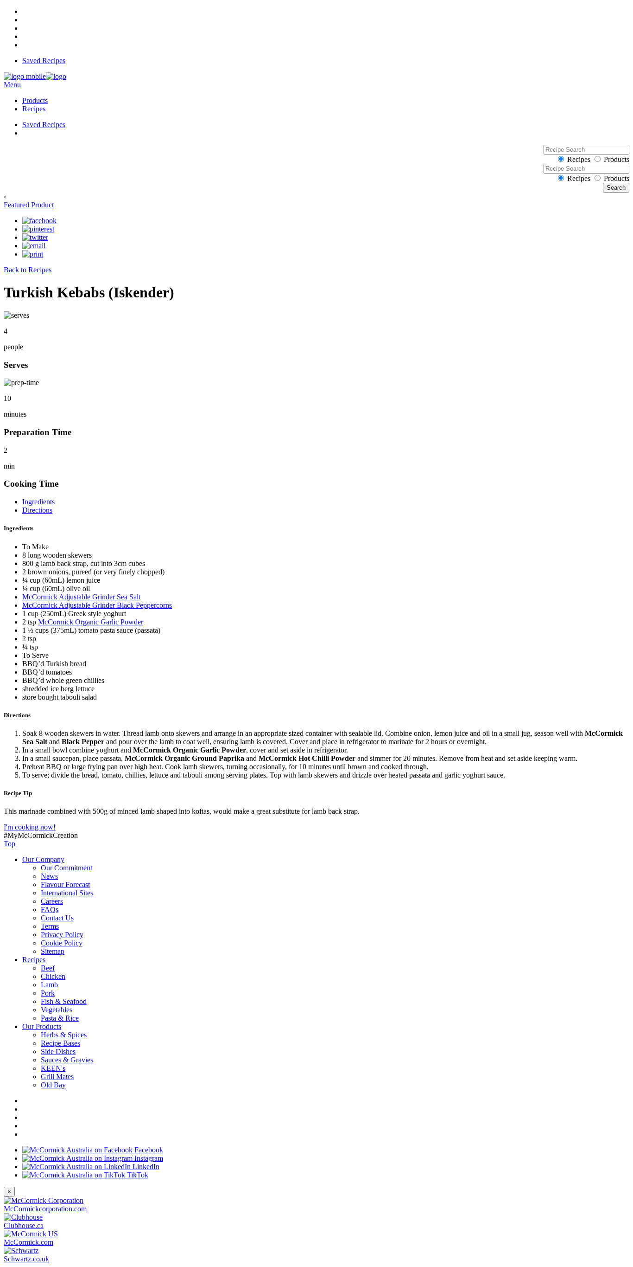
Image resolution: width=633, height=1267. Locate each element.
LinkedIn (145, 1167)
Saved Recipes (43, 60)
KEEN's (53, 1068)
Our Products (41, 1026)
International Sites (67, 893)
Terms (50, 926)
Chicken (53, 976)
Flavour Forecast (65, 884)
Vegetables (56, 1010)
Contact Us (57, 918)
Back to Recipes (27, 270)
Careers (52, 901)
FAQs (49, 909)
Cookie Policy (61, 943)
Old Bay (53, 1085)
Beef (48, 968)
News (49, 876)
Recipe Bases (60, 1043)
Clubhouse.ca (24, 1225)
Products (35, 100)
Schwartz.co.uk (26, 1259)
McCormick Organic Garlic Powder (90, 622)
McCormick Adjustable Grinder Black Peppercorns (97, 605)
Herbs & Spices (64, 1035)
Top (9, 844)
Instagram (148, 1158)
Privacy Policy (62, 935)
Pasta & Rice (60, 1018)
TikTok (136, 1175)
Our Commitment (66, 868)
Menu (12, 85)
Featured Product (29, 205)
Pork (48, 993)
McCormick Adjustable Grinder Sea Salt (81, 597)
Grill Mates (57, 1076)
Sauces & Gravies (67, 1060)
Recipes (33, 109)
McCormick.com (28, 1242)
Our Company (43, 859)
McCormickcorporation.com (45, 1209)
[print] (32, 254)
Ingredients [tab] (38, 502)
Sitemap (52, 951)
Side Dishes (58, 1051)
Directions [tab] (37, 510)
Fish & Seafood (64, 1001)
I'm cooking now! (30, 827)
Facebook (148, 1150)
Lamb (49, 985)
